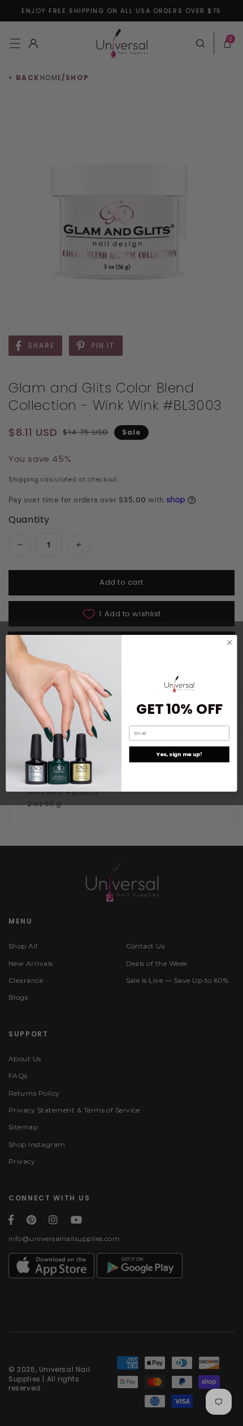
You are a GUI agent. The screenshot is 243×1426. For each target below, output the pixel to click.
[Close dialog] (229, 642)
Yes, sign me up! (179, 754)
